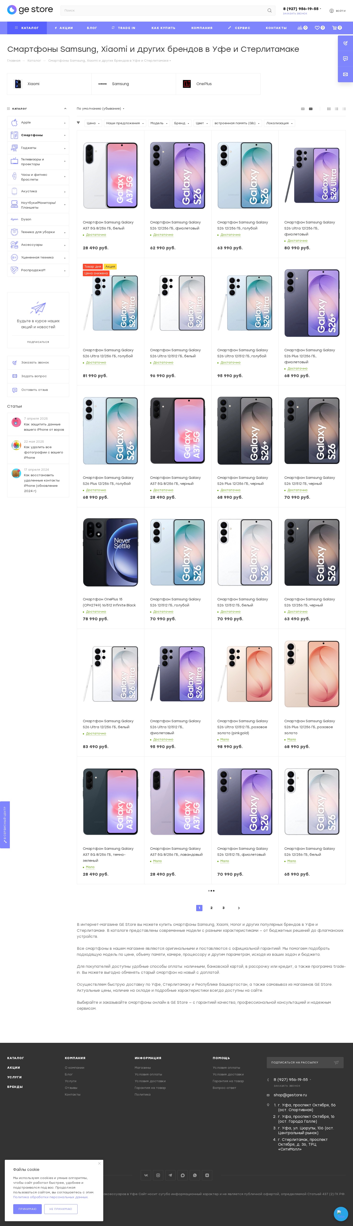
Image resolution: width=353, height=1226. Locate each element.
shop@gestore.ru (290, 1095)
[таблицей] (344, 109)
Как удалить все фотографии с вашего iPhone (43, 452)
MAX (182, 1175)
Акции (13, 1067)
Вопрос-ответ (224, 1088)
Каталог (15, 1058)
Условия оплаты (148, 1074)
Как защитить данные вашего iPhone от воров (44, 426)
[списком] (336, 109)
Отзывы (71, 1088)
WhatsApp (195, 1175)
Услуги (14, 1077)
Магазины (143, 1067)
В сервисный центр (4, 823)
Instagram (158, 1175)
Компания (75, 1058)
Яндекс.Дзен (207, 1175)
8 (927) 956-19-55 (300, 8)
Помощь (221, 1058)
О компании (74, 1067)
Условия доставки (150, 1081)
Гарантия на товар (150, 1088)
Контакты (72, 1094)
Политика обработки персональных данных (50, 1197)
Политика (143, 1094)
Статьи (14, 406)
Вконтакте (146, 1175)
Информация (148, 1058)
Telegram (170, 1175)
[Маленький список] (302, 109)
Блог (69, 1074)
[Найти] (269, 11)
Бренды (15, 1087)
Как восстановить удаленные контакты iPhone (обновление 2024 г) (42, 483)
